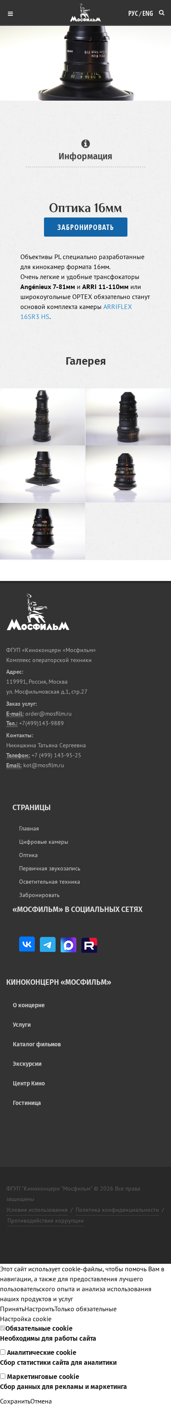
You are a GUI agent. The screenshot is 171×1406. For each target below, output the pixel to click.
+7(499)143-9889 (40, 723)
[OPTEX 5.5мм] (128, 474)
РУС (133, 11)
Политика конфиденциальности (117, 1209)
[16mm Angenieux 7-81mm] (43, 417)
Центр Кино (29, 1083)
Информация (85, 156)
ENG (147, 11)
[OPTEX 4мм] (43, 474)
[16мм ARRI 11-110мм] (128, 417)
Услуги (22, 1024)
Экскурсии (27, 1063)
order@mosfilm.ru (48, 713)
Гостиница (27, 1103)
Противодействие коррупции (45, 1220)
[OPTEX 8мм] (43, 531)
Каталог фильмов (37, 1044)
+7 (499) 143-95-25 (56, 755)
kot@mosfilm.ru (43, 765)
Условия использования (37, 1209)
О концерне (29, 1005)
